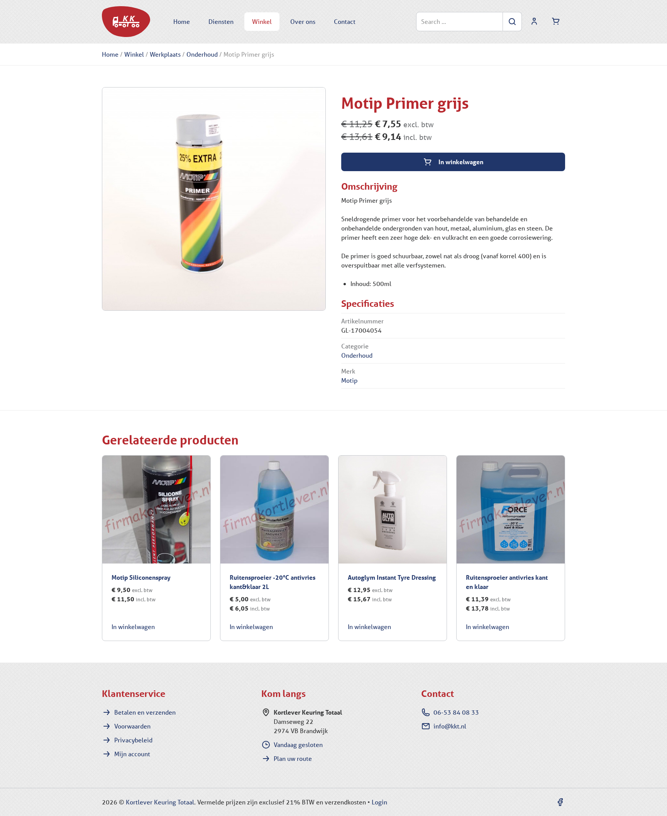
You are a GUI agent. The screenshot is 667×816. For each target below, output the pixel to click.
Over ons (302, 21)
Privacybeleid (133, 740)
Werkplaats (165, 54)
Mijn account (132, 754)
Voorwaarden (132, 726)
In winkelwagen (460, 162)
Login (379, 802)
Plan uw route (293, 758)
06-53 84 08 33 (456, 712)
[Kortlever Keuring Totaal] (126, 21)
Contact (345, 21)
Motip (349, 380)
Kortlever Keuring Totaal (160, 802)
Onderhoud (202, 54)
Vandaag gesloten (298, 744)
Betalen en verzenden (145, 712)
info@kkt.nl (449, 726)
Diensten (221, 21)
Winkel (262, 21)
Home (181, 21)
